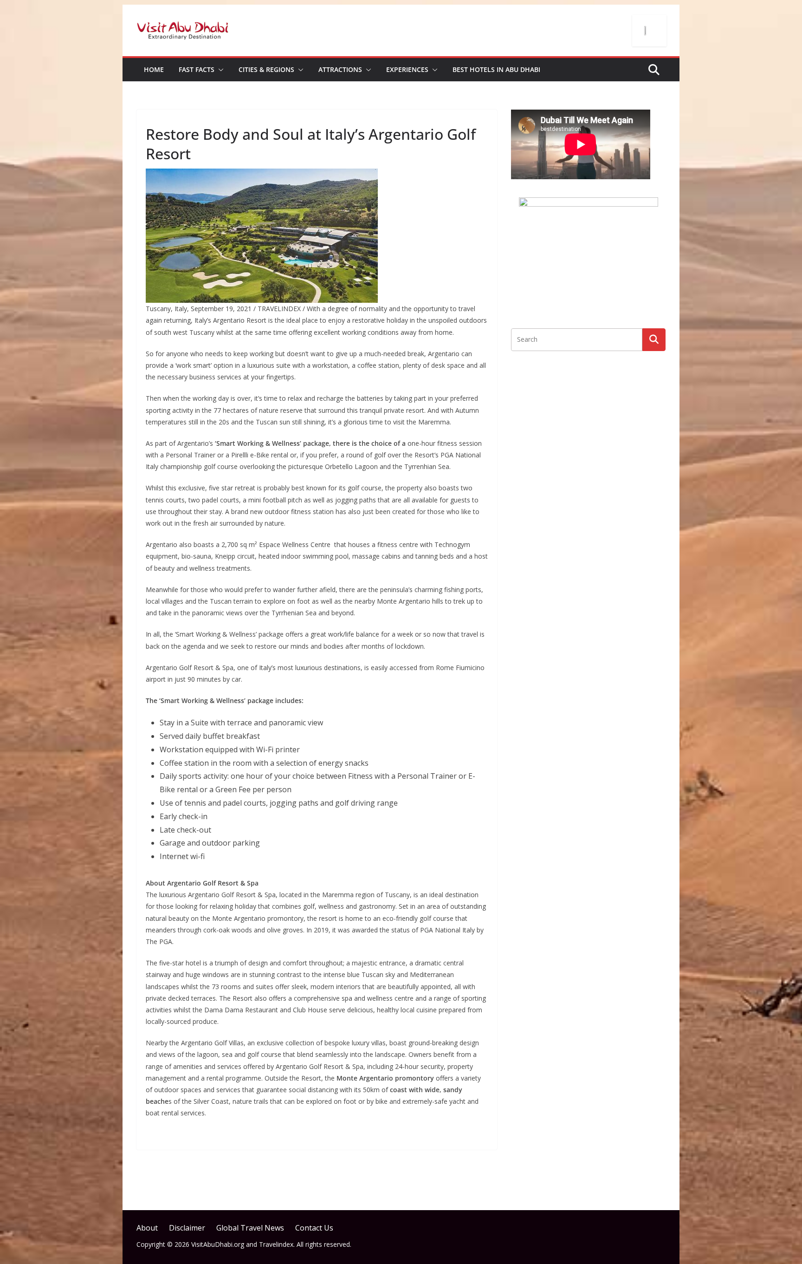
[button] (219, 69)
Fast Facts (196, 69)
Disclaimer (187, 1228)
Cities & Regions (266, 69)
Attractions (340, 69)
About (147, 1228)
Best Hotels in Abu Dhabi (496, 69)
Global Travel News (250, 1228)
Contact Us (314, 1228)
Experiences (407, 69)
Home (154, 69)
